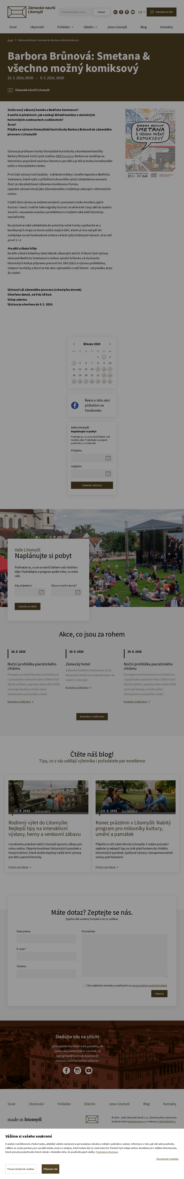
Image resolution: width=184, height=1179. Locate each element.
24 (110, 375)
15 (98, 369)
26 (80, 381)
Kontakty (166, 27)
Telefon (21, 966)
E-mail (22, 949)
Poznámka (88, 931)
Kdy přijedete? (23, 585)
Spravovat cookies (167, 1159)
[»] (110, 344)
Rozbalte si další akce (19, 701)
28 (92, 381)
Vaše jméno (24, 931)
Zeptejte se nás (164, 11)
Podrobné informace (107, 1152)
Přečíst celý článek (18, 867)
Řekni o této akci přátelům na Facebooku (97, 405)
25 (74, 381)
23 (104, 375)
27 (86, 381)
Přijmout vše (50, 1169)
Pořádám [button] (63, 27)
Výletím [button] (89, 27)
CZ (140, 12)
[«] (74, 344)
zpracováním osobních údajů (149, 985)
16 (104, 369)
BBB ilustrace (64, 156)
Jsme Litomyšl (117, 27)
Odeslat (159, 993)
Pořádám (64, 1104)
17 (110, 369)
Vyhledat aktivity (92, 485)
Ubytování (37, 27)
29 (98, 381)
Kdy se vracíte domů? (64, 585)
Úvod (13, 27)
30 (104, 381)
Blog (144, 27)
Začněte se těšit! (27, 606)
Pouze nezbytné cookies (20, 1169)
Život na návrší (42, 811)
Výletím (89, 1104)
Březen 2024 (92, 344)
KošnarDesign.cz (136, 1121)
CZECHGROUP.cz (167, 1121)
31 (110, 381)
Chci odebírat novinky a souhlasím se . (126, 985)
